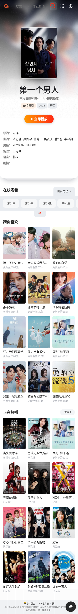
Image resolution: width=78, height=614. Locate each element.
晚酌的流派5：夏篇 (63, 396)
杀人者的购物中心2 (39, 542)
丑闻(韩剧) (10, 497)
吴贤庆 (48, 139)
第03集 (47, 203)
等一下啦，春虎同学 (14, 263)
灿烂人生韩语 (12, 586)
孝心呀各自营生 (13, 542)
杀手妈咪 (9, 307)
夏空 (55, 542)
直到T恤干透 (60, 351)
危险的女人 (35, 497)
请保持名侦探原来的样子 (63, 307)
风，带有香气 (36, 351)
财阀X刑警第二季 (39, 586)
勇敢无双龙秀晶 (38, 453)
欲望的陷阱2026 (38, 396)
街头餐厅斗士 (12, 453)
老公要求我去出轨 (39, 263)
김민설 (58, 139)
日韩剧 (30, 105)
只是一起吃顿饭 (13, 396)
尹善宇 (27, 139)
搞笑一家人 (59, 586)
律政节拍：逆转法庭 (39, 307)
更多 (66, 412)
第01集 (11, 203)
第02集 (29, 203)
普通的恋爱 (59, 263)
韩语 (16, 157)
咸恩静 (17, 139)
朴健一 (37, 139)
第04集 (66, 203)
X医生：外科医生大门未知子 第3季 (63, 497)
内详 (16, 133)
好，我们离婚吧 (13, 351)
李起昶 (68, 139)
